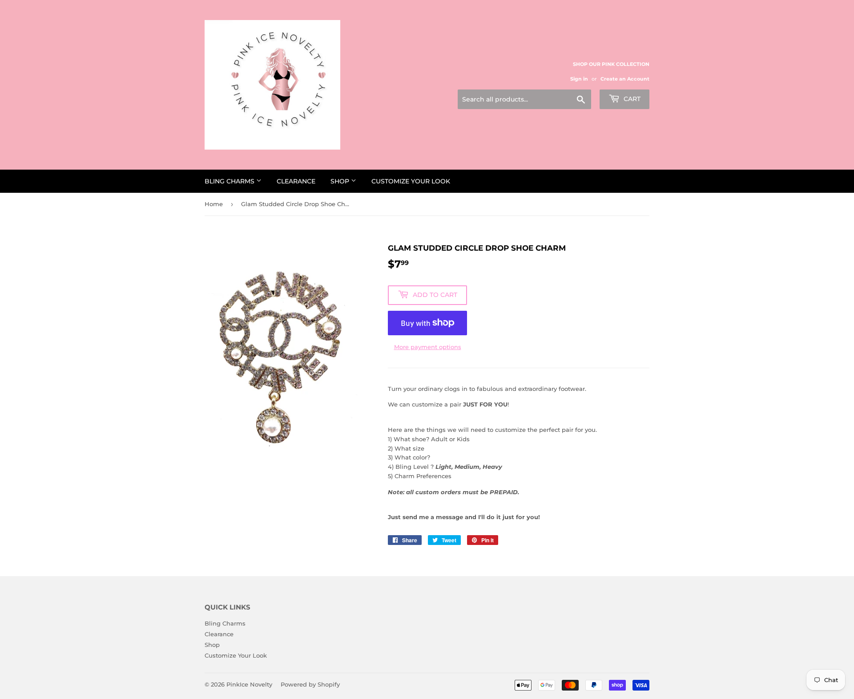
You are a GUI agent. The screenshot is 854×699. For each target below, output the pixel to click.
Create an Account (624, 79)
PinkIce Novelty (249, 684)
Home (214, 203)
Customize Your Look (410, 181)
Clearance (296, 181)
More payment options (427, 346)
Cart (631, 99)
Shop (340, 181)
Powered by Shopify (310, 684)
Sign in (579, 79)
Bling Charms (230, 181)
